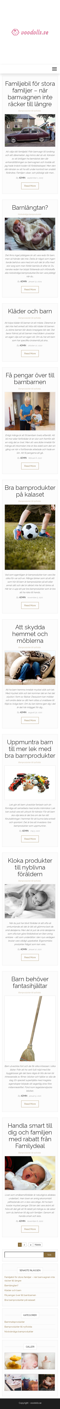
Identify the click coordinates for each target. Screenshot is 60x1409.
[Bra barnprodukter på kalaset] (30, 537)
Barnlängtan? (30, 207)
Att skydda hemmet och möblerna (30, 634)
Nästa (38, 1244)
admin (22, 178)
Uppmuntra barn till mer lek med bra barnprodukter (30, 748)
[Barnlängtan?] (30, 234)
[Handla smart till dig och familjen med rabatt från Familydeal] (30, 1173)
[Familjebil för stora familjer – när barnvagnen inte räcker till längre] (30, 130)
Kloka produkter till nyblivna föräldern (30, 867)
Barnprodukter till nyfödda (29, 111)
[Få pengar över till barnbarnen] (30, 411)
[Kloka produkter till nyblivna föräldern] (30, 901)
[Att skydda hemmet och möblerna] (30, 667)
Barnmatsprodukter (15, 1322)
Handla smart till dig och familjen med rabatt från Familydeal (30, 1136)
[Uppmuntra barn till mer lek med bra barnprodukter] (30, 782)
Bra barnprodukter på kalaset (30, 491)
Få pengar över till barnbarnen (30, 379)
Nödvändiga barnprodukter (29, 214)
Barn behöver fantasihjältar (30, 982)
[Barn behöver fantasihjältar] (30, 1028)
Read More (30, 186)
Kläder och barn (30, 311)
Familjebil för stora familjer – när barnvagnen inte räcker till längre (30, 94)
